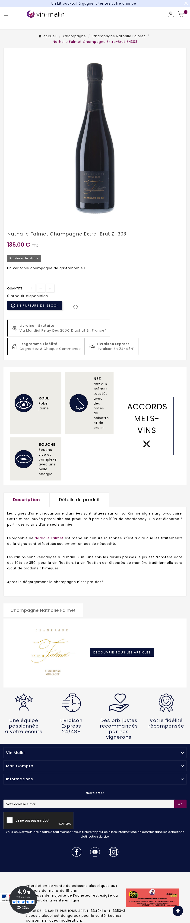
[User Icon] (171, 14)
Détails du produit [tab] (79, 499)
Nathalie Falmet (49, 538)
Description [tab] (26, 499)
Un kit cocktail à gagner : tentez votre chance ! (95, 3)
